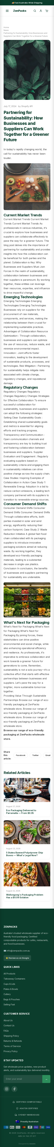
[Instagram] (7, 1089)
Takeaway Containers (14, 978)
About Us (8, 1020)
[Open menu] (7, 10)
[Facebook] (14, 1089)
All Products (9, 973)
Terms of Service (12, 1046)
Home (6, 27)
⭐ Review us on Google (17, 958)
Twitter (35, 755)
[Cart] (46, 10)
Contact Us (9, 1025)
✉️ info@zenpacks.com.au (17, 950)
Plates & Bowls (11, 989)
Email (48, 755)
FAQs (6, 1030)
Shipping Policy (11, 1036)
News (6, 30)
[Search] (34, 10)
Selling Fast (9, 1004)
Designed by (27, 1144)
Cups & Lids (9, 984)
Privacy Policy (11, 1051)
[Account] (40, 10)
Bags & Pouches (12, 999)
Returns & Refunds (13, 1041)
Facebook (20, 755)
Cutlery (7, 994)
